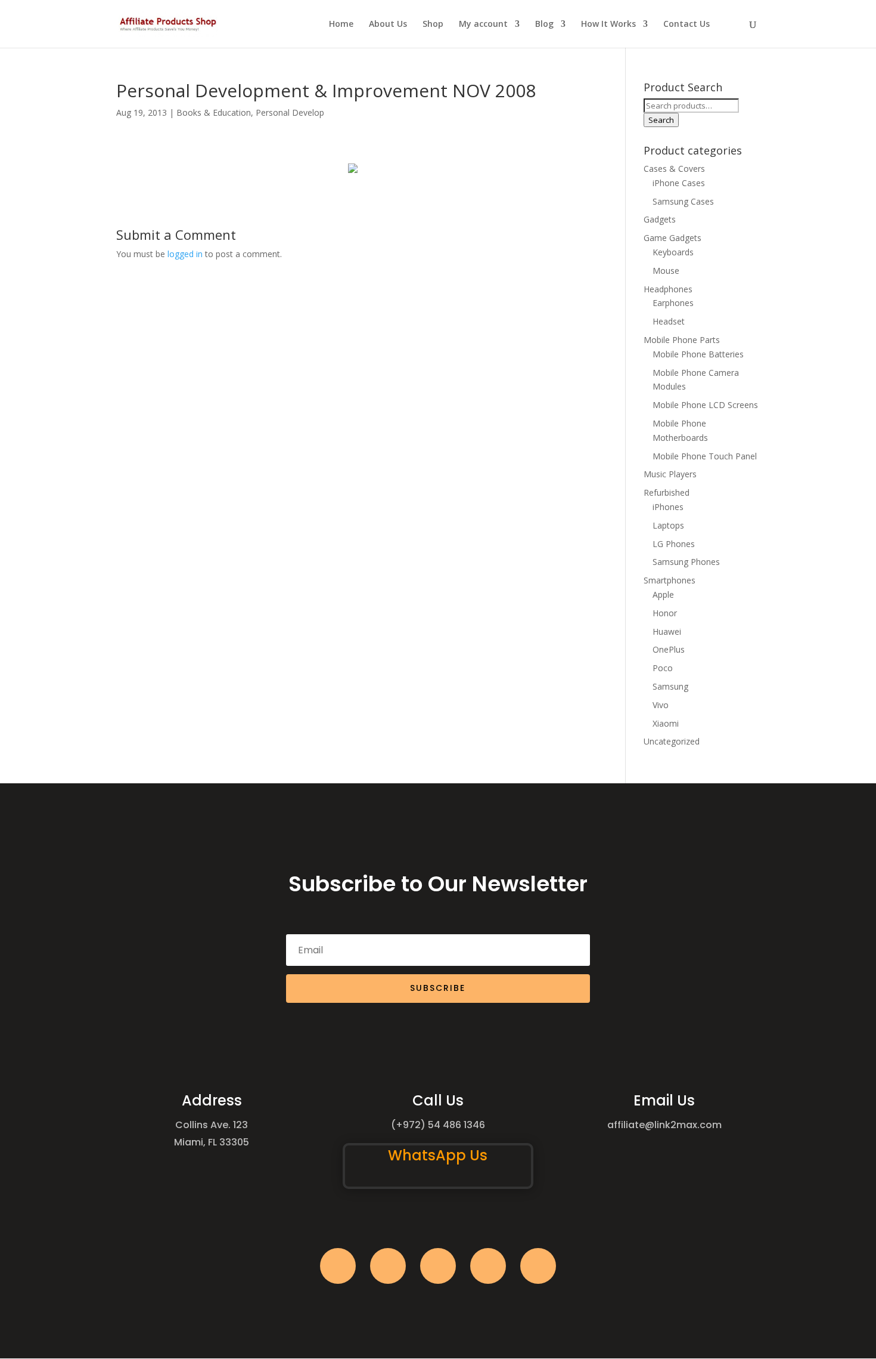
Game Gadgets (672, 237)
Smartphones (669, 580)
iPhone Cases (679, 183)
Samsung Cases (683, 201)
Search (661, 120)
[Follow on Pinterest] (538, 1266)
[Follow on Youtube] (488, 1266)
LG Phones (674, 543)
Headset (669, 321)
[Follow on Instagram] (438, 1266)
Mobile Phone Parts (682, 339)
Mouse (666, 270)
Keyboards (673, 252)
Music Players (670, 474)
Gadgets (660, 219)
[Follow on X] (388, 1266)
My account (483, 24)
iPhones (668, 506)
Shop (433, 24)
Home (341, 24)
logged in (185, 254)
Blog (544, 24)
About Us (388, 24)
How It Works (608, 24)
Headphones (668, 289)
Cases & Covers (674, 168)
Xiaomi (666, 723)
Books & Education (213, 112)
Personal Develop (290, 112)
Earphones (673, 302)
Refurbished (666, 492)
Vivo (661, 705)
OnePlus (669, 649)
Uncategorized (672, 741)
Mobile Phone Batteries (698, 354)
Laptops (668, 525)
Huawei (667, 631)
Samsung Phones (686, 561)
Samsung (670, 686)
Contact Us (686, 24)
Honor (665, 613)
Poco (663, 668)
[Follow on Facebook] (338, 1266)
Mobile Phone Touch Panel (705, 456)
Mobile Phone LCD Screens (705, 404)
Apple (663, 594)
